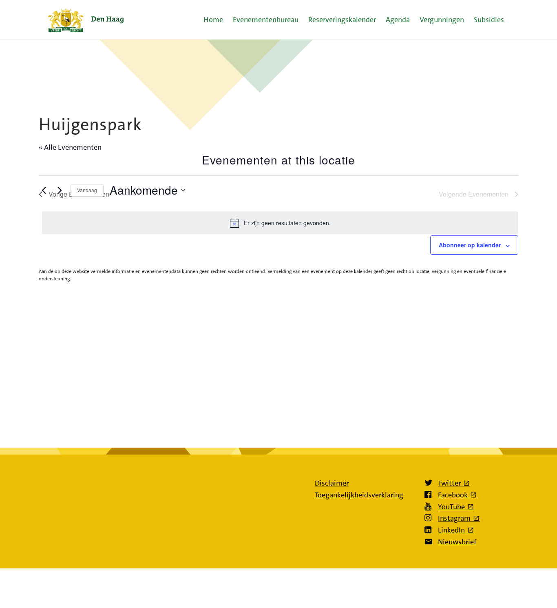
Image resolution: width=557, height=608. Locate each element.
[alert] (280, 222)
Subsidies (489, 19)
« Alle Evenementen (70, 147)
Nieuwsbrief (457, 542)
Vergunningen (442, 19)
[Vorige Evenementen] (44, 190)
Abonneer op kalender (470, 245)
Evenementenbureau (265, 19)
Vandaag (87, 189)
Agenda (398, 19)
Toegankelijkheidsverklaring (359, 495)
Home (213, 19)
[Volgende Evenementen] (59, 190)
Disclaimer (332, 483)
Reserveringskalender (342, 19)
